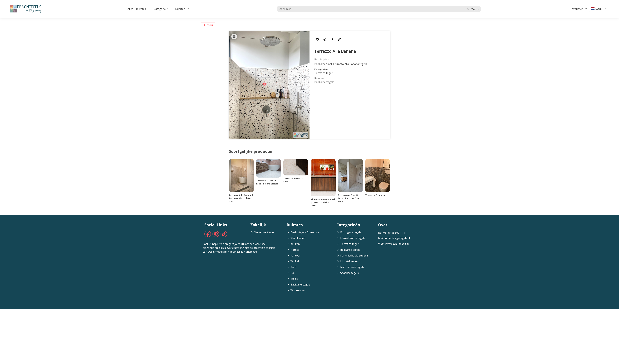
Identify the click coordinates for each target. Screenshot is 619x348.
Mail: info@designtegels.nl (394, 238)
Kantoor (295, 255)
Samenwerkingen (264, 232)
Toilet (294, 278)
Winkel (294, 261)
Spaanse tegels (349, 273)
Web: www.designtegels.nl (393, 243)
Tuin (293, 267)
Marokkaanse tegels (352, 238)
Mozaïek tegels (349, 261)
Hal (292, 273)
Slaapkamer (297, 238)
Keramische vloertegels (354, 255)
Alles (130, 9)
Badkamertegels (300, 284)
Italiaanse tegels (350, 249)
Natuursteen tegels (352, 267)
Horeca (294, 249)
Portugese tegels (350, 232)
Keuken (295, 244)
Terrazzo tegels (349, 244)
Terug (210, 25)
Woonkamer (297, 290)
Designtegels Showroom (305, 232)
